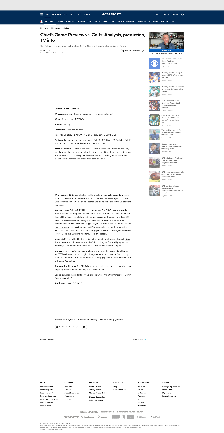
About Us (68, 386)
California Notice (96, 400)
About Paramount (72, 393)
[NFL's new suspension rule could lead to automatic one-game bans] (154, 176)
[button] (173, 21)
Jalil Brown (96, 220)
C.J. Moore (46, 50)
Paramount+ (70, 396)
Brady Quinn (91, 242)
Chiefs (66, 108)
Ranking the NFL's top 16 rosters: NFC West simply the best (172, 75)
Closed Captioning (97, 397)
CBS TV (68, 399)
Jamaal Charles (79, 195)
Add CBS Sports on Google (135, 51)
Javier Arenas (110, 220)
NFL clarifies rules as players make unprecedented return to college (172, 189)
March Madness (47, 402)
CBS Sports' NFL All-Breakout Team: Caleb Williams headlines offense (170, 104)
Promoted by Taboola (137, 339)
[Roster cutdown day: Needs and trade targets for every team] (154, 148)
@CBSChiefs (102, 319)
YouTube (141, 386)
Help (115, 386)
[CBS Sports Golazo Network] (130, 412)
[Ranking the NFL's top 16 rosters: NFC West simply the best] (154, 77)
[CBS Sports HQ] (107, 412)
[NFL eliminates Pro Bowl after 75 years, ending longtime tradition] (154, 162)
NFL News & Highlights (60, 28)
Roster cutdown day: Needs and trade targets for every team (171, 146)
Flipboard (142, 405)
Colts (57, 108)
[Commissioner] (118, 416)
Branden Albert (72, 257)
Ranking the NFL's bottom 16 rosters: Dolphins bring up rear (172, 89)
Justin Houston (62, 227)
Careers (68, 390)
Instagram (142, 393)
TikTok (140, 390)
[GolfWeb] (156, 417)
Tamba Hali (122, 223)
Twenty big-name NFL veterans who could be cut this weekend (172, 132)
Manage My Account (171, 386)
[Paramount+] (103, 416)
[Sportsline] (87, 417)
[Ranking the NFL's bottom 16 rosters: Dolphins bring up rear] (154, 91)
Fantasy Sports (46, 390)
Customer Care (119, 390)
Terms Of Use (95, 386)
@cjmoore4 (117, 319)
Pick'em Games (46, 386)
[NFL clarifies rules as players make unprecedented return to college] (154, 190)
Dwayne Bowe (97, 269)
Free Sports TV (46, 393)
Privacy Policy (95, 390)
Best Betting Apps (48, 396)
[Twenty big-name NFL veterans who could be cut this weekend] (154, 134)
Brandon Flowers (62, 223)
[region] (166, 42)
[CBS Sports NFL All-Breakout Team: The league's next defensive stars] (154, 120)
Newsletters (167, 390)
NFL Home (44, 28)
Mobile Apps (45, 405)
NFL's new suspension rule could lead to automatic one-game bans (172, 174)
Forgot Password (169, 396)
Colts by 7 (67, 124)
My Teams (166, 393)
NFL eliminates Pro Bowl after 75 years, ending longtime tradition (171, 160)
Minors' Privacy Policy (98, 393)
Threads (141, 402)
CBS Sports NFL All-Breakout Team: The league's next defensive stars (171, 118)
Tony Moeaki (67, 254)
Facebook (142, 396)
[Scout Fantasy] (142, 417)
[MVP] (130, 416)
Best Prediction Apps (49, 399)
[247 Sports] (71, 416)
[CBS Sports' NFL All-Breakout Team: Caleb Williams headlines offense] (154, 105)
